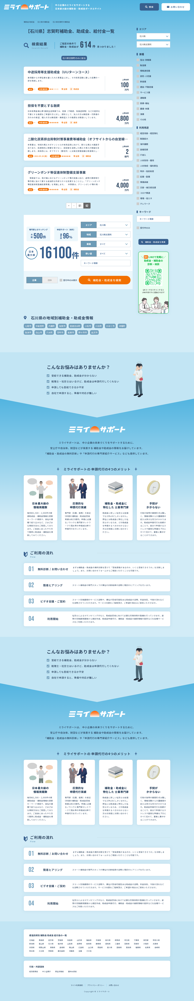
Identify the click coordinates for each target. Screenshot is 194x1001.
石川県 (50, 943)
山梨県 (69, 943)
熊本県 (31, 951)
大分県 (41, 951)
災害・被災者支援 (148, 187)
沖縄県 (71, 951)
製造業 (143, 65)
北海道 (31, 940)
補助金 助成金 (29, 22)
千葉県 (136, 940)
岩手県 (50, 940)
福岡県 (138, 947)
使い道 (89, 253)
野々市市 (82, 332)
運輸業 (143, 97)
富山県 (41, 943)
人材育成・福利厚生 (149, 165)
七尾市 (28, 326)
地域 (89, 234)
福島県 (88, 940)
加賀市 (62, 326)
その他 (143, 119)
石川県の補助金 (43, 22)
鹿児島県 (61, 951)
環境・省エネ (146, 198)
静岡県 (98, 943)
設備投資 (144, 149)
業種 (89, 244)
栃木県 (107, 940)
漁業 (142, 114)
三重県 (117, 943)
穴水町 (49, 332)
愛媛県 (119, 947)
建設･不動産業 (146, 87)
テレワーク (145, 203)
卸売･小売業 (145, 76)
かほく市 (110, 326)
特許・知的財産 (147, 171)
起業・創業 (145, 176)
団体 (50, 280)
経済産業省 (33, 971)
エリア (89, 225)
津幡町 (122, 326)
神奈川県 (156, 940)
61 (80, 206)
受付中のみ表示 (70, 280)
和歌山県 (42, 947)
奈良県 (31, 947)
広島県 (81, 947)
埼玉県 (126, 940)
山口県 (90, 947)
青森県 (41, 940)
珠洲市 (28, 332)
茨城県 (98, 940)
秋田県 (69, 940)
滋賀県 (126, 943)
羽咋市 (60, 332)
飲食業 (143, 81)
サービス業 (145, 92)
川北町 (98, 326)
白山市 (39, 332)
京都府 (136, 943)
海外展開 (144, 144)
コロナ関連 (145, 192)
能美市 (71, 332)
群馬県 (117, 940)
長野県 (79, 943)
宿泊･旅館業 (145, 59)
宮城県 (60, 940)
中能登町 (40, 326)
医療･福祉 (144, 103)
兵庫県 (155, 943)
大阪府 (145, 943)
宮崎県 (50, 951)
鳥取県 (52, 947)
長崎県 (157, 947)
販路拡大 (144, 138)
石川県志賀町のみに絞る (74, 58)
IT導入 (143, 155)
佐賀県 (147, 947)
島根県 (62, 947)
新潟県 (31, 943)
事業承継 (144, 182)
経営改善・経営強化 (149, 133)
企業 (34, 280)
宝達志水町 (75, 326)
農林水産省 (72, 971)
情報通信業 (145, 70)
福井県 (60, 943)
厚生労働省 (59, 971)
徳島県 (100, 947)
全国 (80, 951)
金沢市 (94, 332)
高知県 (128, 947)
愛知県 (107, 943)
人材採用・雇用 (147, 160)
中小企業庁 (46, 971)
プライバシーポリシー (95, 985)
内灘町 (51, 326)
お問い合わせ (114, 985)
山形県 (79, 940)
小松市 (88, 326)
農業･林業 (144, 108)
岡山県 (71, 947)
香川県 (109, 947)
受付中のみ (145, 227)
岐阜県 (88, 943)
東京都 (145, 940)
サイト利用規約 (77, 985)
